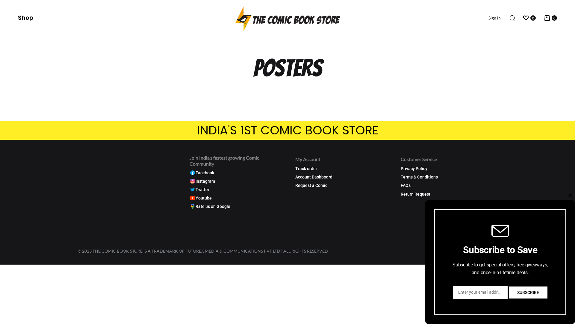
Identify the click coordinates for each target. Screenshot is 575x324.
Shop (26, 18)
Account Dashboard (313, 177)
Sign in (494, 17)
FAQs (406, 185)
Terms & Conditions (419, 177)
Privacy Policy (414, 168)
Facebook (205, 173)
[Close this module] (570, 195)
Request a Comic (311, 185)
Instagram (205, 181)
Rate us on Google (213, 206)
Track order (306, 168)
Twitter (202, 189)
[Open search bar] (513, 18)
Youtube (204, 198)
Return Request (415, 194)
